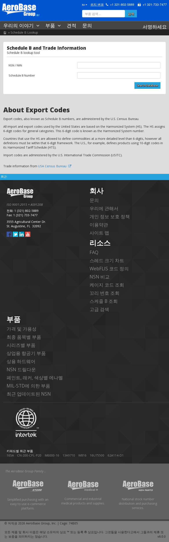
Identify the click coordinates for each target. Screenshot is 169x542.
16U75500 (97, 455)
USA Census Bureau (53, 166)
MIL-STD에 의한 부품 (28, 386)
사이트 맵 (99, 233)
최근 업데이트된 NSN (29, 394)
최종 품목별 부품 (24, 337)
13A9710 (68, 455)
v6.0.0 (162, 536)
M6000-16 (52, 455)
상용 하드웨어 (21, 361)
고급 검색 (99, 309)
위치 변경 (97, 4)
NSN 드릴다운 (21, 369)
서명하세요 (155, 26)
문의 (94, 200)
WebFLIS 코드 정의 (109, 269)
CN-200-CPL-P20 (29, 455)
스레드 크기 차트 (107, 260)
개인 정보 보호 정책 (110, 216)
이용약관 (99, 225)
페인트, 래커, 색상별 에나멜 (35, 378)
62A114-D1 (116, 455)
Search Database (147, 85)
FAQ (94, 252)
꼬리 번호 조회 (104, 293)
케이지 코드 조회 (107, 285)
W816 (82, 455)
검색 (131, 13)
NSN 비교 (100, 277)
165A (10, 455)
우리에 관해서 (104, 208)
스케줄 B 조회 (104, 301)
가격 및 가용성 (22, 329)
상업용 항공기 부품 (26, 353)
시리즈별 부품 (21, 345)
